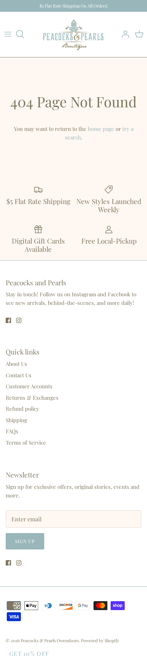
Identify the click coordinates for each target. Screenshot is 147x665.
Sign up (25, 541)
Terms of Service (26, 442)
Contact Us (18, 375)
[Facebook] (8, 320)
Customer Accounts (29, 386)
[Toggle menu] (8, 34)
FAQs (12, 431)
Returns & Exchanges (32, 397)
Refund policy (22, 408)
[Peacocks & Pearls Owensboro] (73, 34)
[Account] (123, 34)
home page (101, 128)
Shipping (16, 420)
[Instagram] (18, 320)
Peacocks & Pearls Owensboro (50, 640)
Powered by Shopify (100, 640)
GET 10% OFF (29, 653)
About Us (16, 363)
